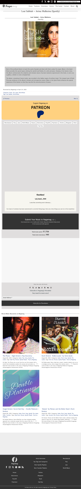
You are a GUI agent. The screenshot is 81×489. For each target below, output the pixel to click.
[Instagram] (10, 467)
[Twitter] (13, 467)
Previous (6, 99)
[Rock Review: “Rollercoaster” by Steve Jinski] (60, 335)
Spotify (29, 358)
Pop (15, 123)
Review (17, 360)
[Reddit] (36, 287)
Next (75, 99)
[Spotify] (16, 467)
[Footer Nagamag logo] (14, 457)
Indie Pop (12, 360)
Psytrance (55, 123)
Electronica (40, 123)
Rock (75, 123)
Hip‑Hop (40, 126)
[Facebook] (30, 287)
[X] (33, 287)
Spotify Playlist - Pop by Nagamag (28, 360)
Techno (62, 123)
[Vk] (47, 287)
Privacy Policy (53, 487)
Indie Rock (17, 415)
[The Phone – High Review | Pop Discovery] (21, 335)
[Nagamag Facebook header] (42, 1)
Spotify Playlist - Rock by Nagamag (67, 360)
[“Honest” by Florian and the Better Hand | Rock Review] (60, 388)
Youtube (8, 415)
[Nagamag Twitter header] (46, 1)
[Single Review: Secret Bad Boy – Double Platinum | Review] (21, 388)
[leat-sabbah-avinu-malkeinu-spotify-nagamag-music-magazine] (40, 22)
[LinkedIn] (39, 287)
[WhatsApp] (42, 287)
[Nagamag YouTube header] (49, 1)
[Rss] (23, 467)
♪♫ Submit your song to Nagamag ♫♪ (68, 1)
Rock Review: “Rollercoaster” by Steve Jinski (57, 356)
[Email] (50, 287)
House (33, 123)
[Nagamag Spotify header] (55, 1)
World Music (22, 92)
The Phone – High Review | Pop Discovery (17, 356)
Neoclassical (8, 123)
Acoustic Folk (52, 415)
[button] (77, 6)
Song (26, 358)
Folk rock (51, 360)
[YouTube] (19, 467)
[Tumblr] (44, 287)
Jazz (19, 123)
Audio (10, 92)
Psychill (48, 123)
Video (4, 415)
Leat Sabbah (9, 94)
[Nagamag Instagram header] (52, 1)
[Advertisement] (40, 137)
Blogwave (69, 123)
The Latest (15, 92)
